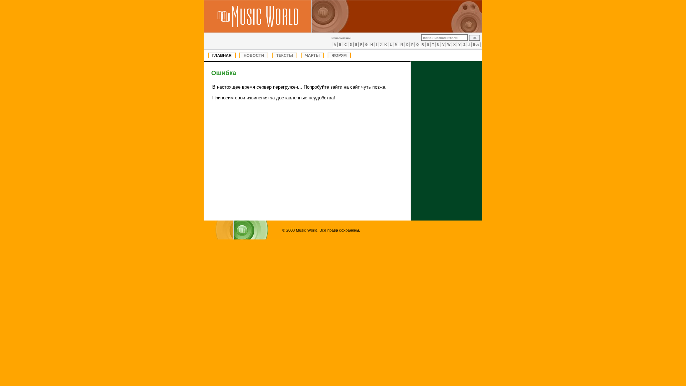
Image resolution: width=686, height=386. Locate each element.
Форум (339, 55)
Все (476, 44)
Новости (254, 55)
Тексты (284, 55)
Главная (222, 55)
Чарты (312, 55)
